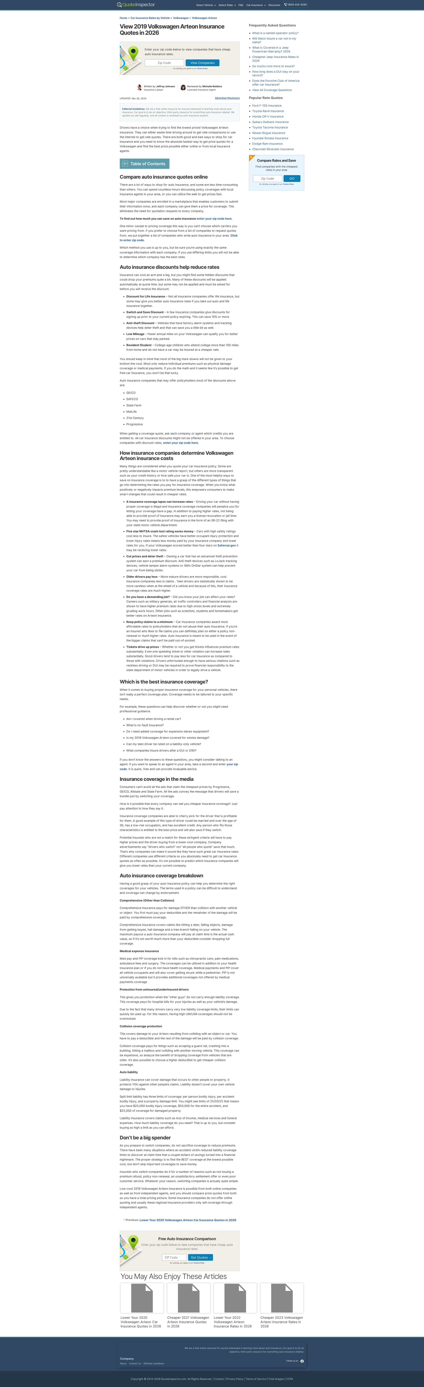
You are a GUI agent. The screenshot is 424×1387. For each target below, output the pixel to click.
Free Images (276, 1379)
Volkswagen (181, 18)
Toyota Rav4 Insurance (268, 111)
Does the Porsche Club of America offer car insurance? (275, 82)
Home (123, 18)
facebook (302, 1361)
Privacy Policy (235, 1379)
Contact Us (135, 1363)
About (123, 1363)
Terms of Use (202, 68)
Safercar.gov (227, 545)
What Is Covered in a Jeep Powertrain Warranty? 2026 (271, 49)
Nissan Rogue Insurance (268, 133)
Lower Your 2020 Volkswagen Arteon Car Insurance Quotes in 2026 (188, 1220)
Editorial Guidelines (133, 108)
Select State (226, 5)
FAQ (240, 5)
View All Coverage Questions (272, 90)
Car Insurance (254, 5)
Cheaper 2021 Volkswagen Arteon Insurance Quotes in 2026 (188, 1322)
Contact (219, 1379)
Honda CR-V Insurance (268, 116)
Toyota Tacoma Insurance (270, 127)
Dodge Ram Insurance (267, 143)
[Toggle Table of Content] (144, 163)
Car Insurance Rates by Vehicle (150, 18)
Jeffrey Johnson (165, 86)
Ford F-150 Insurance (267, 105)
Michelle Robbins (212, 86)
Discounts (274, 5)
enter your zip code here (214, 218)
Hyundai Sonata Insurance (270, 138)
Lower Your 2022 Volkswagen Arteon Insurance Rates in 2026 (233, 1322)
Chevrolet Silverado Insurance (273, 149)
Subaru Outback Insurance (270, 122)
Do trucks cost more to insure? (273, 66)
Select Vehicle (204, 5)
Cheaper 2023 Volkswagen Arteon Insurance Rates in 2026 (282, 1322)
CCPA (289, 1379)
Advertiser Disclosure (227, 98)
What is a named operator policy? (275, 33)
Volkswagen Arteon (204, 18)
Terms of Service (256, 1379)
